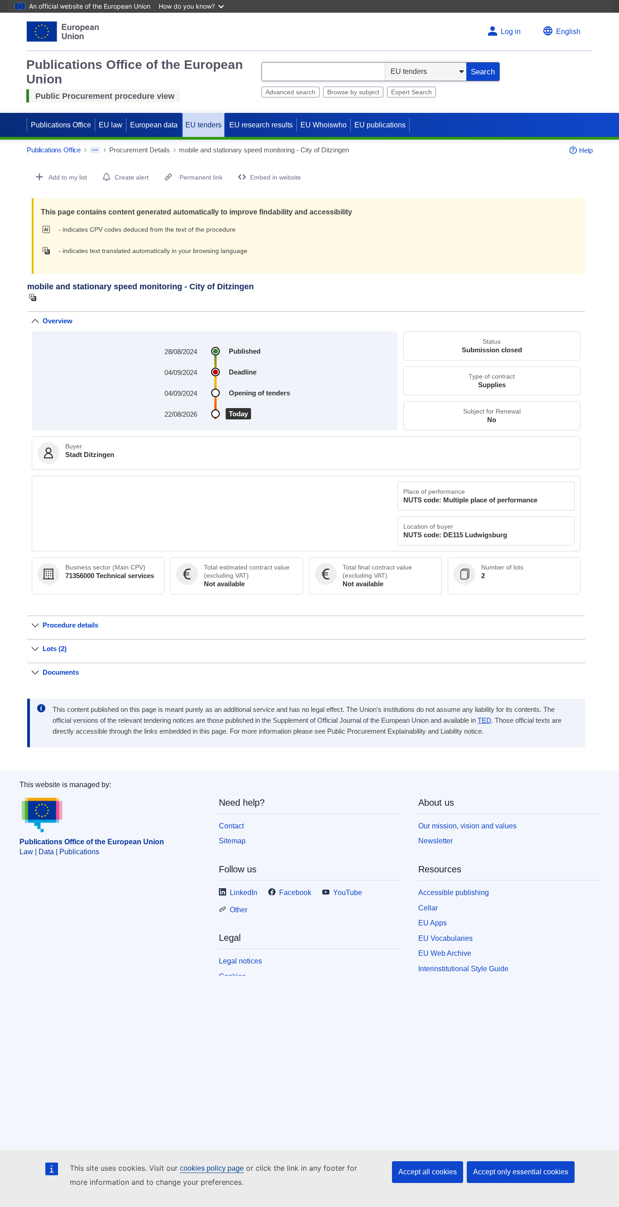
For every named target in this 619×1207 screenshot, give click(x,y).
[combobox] (323, 72)
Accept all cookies (427, 1172)
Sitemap (232, 841)
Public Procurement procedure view (104, 96)
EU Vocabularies (445, 938)
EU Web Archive (444, 953)
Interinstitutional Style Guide (463, 969)
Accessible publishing (453, 892)
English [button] (568, 31)
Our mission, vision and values (467, 826)
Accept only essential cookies (520, 1172)
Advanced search (290, 92)
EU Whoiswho (323, 125)
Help (586, 150)
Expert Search (411, 92)
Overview (58, 321)
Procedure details (70, 625)
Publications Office (61, 125)
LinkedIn (243, 892)
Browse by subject (353, 92)
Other (238, 910)
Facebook (295, 892)
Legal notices (240, 961)
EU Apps (432, 923)
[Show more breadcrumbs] (95, 150)
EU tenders (203, 125)
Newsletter (435, 841)
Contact (231, 826)
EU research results (261, 125)
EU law (110, 125)
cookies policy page (212, 1168)
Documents (61, 672)
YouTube (347, 892)
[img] (49, 229)
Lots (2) (55, 648)
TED (484, 720)
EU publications (380, 125)
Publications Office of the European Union (91, 842)
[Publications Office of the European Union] (63, 31)
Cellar (428, 908)
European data (154, 125)
